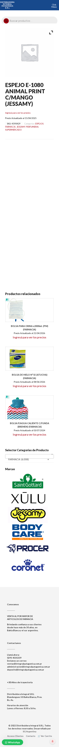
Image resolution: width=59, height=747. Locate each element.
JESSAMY (21, 127)
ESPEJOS (39, 123)
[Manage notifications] (52, 741)
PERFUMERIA (32, 127)
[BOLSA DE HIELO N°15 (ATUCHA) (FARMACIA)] (17, 359)
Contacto (30, 736)
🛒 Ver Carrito (45, 736)
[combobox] (29, 456)
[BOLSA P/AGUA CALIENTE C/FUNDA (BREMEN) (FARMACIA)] (17, 407)
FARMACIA (10, 127)
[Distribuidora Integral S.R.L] (7, 5)
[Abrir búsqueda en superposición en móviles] (29, 20)
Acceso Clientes (15, 736)
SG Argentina (29, 731)
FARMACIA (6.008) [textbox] (28, 459)
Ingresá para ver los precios (18, 113)
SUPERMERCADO (13, 129)
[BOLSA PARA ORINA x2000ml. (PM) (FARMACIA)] (17, 310)
